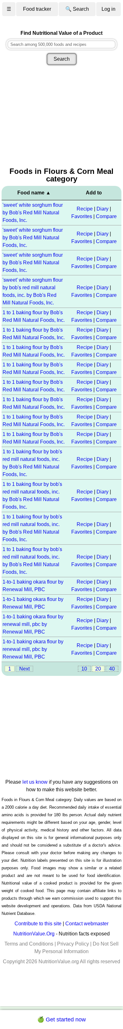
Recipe (85, 208)
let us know (35, 782)
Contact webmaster (86, 923)
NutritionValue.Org (34, 933)
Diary (102, 208)
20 (98, 668)
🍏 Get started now (61, 1019)
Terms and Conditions (28, 943)
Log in (108, 9)
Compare (106, 216)
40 (112, 668)
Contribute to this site (38, 923)
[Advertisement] (61, 116)
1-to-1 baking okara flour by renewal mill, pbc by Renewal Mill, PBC (33, 624)
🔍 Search (77, 9)
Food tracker (37, 9)
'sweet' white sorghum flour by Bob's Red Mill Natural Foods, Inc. (33, 212)
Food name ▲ (34, 192)
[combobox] (61, 44)
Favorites (81, 216)
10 (84, 668)
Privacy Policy (73, 943)
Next (24, 668)
